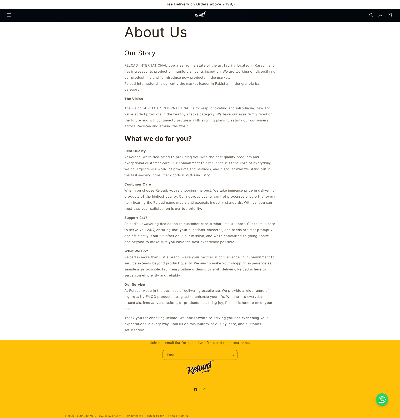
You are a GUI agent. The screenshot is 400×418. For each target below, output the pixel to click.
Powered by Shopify (109, 415)
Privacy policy (134, 415)
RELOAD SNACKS (86, 415)
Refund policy (155, 415)
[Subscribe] (232, 355)
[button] (8, 15)
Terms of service (178, 415)
